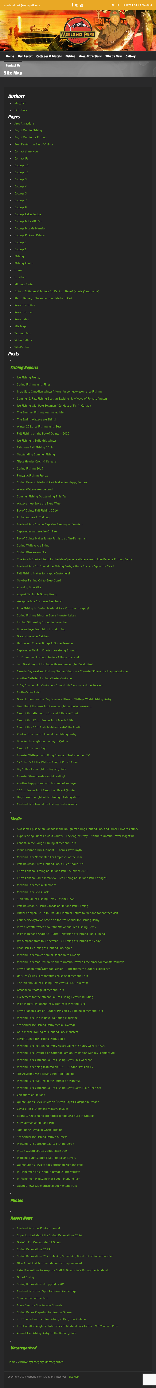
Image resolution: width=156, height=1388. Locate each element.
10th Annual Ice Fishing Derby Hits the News (46, 899)
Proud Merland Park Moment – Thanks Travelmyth (49, 850)
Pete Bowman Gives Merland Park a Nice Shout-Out (50, 864)
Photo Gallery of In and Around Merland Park (43, 298)
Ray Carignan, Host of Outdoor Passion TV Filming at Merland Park (60, 1011)
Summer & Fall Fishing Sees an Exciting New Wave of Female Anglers (62, 398)
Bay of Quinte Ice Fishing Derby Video (41, 1039)
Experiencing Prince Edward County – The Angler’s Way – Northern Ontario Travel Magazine (76, 836)
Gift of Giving (25, 1277)
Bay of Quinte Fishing (28, 130)
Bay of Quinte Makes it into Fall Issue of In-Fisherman (52, 538)
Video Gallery (23, 340)
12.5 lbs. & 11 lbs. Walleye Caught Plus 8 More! (48, 762)
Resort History (23, 312)
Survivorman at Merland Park (36, 1123)
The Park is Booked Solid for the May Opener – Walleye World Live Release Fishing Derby (74, 559)
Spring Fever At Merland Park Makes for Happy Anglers (52, 482)
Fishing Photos (24, 263)
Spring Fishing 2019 (30, 468)
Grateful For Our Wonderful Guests (39, 1242)
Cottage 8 (20, 207)
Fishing (70, 56)
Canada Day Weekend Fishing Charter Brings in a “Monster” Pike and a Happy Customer (73, 671)
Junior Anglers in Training (33, 517)
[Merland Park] (78, 44)
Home (10, 56)
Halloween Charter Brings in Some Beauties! (45, 643)
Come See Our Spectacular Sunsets (39, 1305)
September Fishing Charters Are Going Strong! (46, 650)
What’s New (113, 56)
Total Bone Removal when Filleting (40, 1130)
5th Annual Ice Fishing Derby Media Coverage (46, 1025)
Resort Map (21, 319)
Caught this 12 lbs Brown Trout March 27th (45, 720)
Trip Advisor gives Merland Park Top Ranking (46, 1074)
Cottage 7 (20, 200)
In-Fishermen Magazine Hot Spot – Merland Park (48, 1178)
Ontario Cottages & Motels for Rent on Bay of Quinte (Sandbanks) (56, 291)
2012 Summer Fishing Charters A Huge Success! (48, 657)
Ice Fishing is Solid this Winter (36, 440)
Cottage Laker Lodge (27, 214)
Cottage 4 (20, 186)
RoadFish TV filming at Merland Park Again (44, 948)
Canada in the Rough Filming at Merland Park (46, 843)
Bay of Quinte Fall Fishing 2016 (37, 510)
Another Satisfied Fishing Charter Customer (45, 678)
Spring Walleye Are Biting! (33, 545)
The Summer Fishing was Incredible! (40, 412)
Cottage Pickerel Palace (29, 235)
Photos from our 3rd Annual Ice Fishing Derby (46, 734)
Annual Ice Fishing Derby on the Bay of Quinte (46, 1333)
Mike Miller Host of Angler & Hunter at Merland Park (51, 1004)
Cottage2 (20, 249)
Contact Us (13, 65)
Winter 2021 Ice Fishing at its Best (39, 426)
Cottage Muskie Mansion (30, 228)
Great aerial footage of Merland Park (40, 990)
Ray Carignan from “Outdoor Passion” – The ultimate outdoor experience (63, 969)
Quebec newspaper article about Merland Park (47, 1185)
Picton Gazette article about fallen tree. (42, 1150)
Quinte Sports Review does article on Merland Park (50, 1165)
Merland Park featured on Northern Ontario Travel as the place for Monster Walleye (70, 962)
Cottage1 (20, 242)
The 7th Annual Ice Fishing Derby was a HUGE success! (52, 983)
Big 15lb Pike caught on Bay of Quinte (41, 769)
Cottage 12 (21, 172)
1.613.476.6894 (142, 5)
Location (19, 277)
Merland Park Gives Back (33, 892)
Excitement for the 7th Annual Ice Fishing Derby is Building (55, 997)
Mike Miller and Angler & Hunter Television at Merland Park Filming (61, 934)
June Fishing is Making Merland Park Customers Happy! (53, 608)
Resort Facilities (24, 305)
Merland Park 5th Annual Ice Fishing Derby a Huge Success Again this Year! (65, 566)
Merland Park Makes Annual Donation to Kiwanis (48, 955)
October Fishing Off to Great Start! (39, 580)
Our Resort (25, 56)
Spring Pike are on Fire (31, 552)
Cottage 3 (20, 179)
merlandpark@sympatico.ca (22, 5)
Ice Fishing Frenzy (28, 377)
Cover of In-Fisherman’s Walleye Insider (42, 1108)
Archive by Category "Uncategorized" (41, 1362)
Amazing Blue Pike (29, 587)
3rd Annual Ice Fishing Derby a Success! (42, 1137)
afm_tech (20, 103)
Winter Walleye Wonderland (35, 489)
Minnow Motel (23, 284)
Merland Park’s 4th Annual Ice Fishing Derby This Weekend (54, 1060)
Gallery (131, 56)
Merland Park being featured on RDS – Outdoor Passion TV (55, 1067)
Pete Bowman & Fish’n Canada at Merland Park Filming (52, 906)
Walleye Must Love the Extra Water (39, 503)
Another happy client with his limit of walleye (46, 783)
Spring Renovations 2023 (33, 1249)
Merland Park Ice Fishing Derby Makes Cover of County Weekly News (61, 1046)
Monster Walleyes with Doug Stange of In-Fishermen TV (53, 755)
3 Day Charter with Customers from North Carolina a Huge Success (60, 685)
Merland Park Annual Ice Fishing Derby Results (47, 804)
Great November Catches (33, 636)
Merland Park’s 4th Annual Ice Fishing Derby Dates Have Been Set (59, 1088)
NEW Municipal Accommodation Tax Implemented (49, 1263)
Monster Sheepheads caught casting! (41, 776)
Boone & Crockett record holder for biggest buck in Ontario (55, 1116)
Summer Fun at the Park (32, 1298)
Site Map (20, 326)
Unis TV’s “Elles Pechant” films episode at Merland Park (52, 976)
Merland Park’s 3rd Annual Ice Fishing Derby (45, 1143)
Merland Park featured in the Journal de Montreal (49, 1081)
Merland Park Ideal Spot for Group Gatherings (46, 1291)
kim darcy (20, 110)
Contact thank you (26, 151)
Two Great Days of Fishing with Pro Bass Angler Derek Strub (55, 664)
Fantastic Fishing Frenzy (32, 475)
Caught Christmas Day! (31, 748)
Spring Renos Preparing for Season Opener (44, 1312)
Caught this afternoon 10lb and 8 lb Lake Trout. (48, 713)
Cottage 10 (21, 165)
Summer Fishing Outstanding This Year (42, 496)
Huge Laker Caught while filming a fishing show (48, 797)
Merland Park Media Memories (36, 885)
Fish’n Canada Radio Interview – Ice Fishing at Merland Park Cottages (62, 878)
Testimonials (22, 333)
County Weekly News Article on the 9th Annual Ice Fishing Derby (58, 920)
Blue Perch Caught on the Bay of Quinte (42, 741)
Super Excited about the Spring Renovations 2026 (49, 1235)
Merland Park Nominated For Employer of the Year (49, 857)
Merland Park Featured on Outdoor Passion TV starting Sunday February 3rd (66, 1053)
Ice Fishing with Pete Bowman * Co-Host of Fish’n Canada (54, 405)
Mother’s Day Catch (29, 692)
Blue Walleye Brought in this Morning (41, 629)
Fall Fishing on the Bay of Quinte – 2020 (43, 433)
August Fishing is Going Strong (37, 594)
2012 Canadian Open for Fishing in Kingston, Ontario (51, 1319)
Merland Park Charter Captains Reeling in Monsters (50, 524)
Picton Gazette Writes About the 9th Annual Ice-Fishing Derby (56, 927)
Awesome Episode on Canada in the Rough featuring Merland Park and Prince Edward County (77, 829)
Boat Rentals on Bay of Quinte (33, 144)
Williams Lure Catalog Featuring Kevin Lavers (46, 1158)
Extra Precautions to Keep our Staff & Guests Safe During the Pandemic (63, 1270)
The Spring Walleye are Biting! (36, 419)
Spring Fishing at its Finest (34, 384)
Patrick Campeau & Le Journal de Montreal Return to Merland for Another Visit (67, 913)
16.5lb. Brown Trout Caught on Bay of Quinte (46, 790)
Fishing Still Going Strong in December (42, 622)
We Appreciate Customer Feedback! (39, 601)
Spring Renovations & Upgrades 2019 (41, 1284)
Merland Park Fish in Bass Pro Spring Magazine (47, 1018)
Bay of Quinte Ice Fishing (30, 137)
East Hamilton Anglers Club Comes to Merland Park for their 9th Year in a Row (67, 1326)
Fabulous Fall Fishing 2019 (35, 447)
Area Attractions (90, 56)
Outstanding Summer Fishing (36, 454)
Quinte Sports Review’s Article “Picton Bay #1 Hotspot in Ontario (58, 1102)
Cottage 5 (20, 193)
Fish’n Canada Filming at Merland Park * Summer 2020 (52, 871)
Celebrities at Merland (31, 1095)
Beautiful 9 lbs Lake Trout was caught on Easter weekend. (54, 706)
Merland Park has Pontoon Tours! (38, 1228)
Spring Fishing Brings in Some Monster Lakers (47, 615)
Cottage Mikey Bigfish (28, 221)
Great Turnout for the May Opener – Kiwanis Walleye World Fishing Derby (64, 699)
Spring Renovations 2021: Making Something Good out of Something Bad (65, 1256)
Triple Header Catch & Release (36, 461)
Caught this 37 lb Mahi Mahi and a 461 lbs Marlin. (49, 727)
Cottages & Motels (49, 56)
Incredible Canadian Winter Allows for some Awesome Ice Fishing (59, 391)
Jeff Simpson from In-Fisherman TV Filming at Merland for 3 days (59, 941)
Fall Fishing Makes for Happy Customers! (43, 573)
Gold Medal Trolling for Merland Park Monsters (47, 1032)
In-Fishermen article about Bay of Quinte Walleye (48, 1172)
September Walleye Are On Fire (37, 531)
